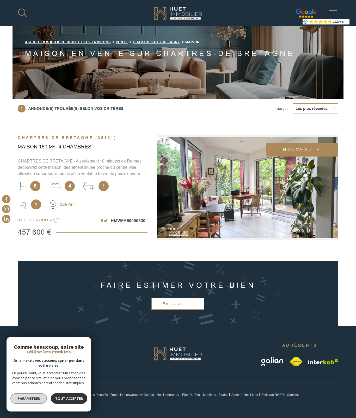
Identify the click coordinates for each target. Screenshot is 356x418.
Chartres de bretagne (156, 42)
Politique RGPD (272, 395)
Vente (122, 42)
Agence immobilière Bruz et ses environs (68, 42)
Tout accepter (69, 398)
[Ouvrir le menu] (333, 13)
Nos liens (251, 395)
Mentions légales (215, 395)
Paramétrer (29, 398)
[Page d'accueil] (178, 13)
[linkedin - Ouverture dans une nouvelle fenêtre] (6, 219)
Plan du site (191, 395)
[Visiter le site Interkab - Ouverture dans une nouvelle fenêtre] (323, 361)
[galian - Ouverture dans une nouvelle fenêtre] (272, 361)
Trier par (282, 108)
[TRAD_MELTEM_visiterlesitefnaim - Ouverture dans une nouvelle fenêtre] (296, 361)
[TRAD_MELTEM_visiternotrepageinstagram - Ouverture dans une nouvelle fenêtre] (6, 209)
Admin (236, 395)
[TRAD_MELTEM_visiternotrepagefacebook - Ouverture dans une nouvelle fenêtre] (6, 199)
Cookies (293, 394)
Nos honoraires (168, 395)
